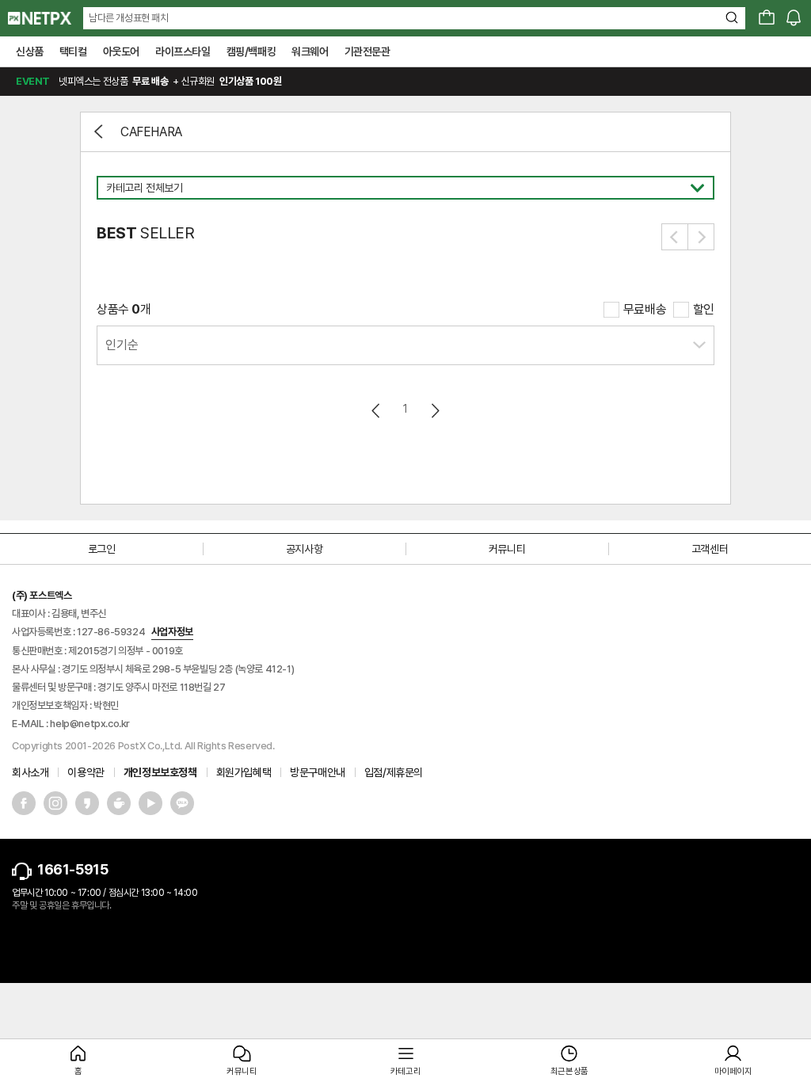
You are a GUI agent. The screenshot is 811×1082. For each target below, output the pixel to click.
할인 (703, 309)
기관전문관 (367, 51)
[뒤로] (100, 131)
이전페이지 (376, 411)
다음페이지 (434, 411)
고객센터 (709, 549)
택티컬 (73, 51)
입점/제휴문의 (393, 772)
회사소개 (30, 772)
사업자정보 (172, 632)
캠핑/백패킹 (251, 51)
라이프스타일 (183, 51)
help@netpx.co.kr (90, 724)
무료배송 (644, 309)
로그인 (102, 549)
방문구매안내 (317, 772)
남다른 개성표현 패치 (129, 18)
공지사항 (304, 549)
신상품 (30, 51)
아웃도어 (121, 51)
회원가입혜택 (244, 772)
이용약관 (85, 772)
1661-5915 (72, 869)
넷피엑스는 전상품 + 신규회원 (148, 81)
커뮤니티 (507, 549)
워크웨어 (309, 51)
